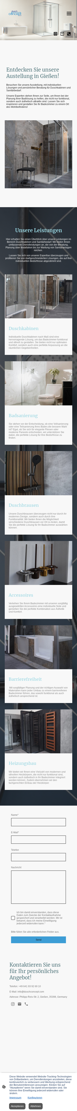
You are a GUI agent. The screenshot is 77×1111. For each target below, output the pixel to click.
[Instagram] (55, 34)
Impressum (15, 1097)
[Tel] (69, 34)
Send (38, 939)
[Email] (62, 34)
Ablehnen (35, 1106)
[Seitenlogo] (15, 13)
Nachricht (16, 867)
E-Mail (15, 832)
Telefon (15, 850)
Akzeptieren (17, 1106)
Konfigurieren (35, 1097)
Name (15, 815)
